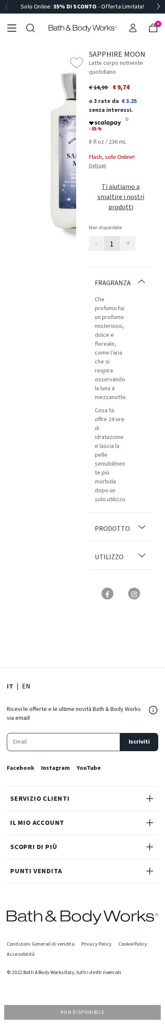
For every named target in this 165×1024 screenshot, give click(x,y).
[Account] (132, 27)
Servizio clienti (40, 798)
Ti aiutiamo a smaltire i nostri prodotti (120, 197)
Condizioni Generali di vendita (40, 944)
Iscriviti (139, 742)
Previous (7, 7)
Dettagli (97, 165)
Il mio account (37, 822)
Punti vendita (36, 871)
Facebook (20, 768)
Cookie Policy (132, 944)
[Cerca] (30, 27)
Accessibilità (21, 954)
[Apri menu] (11, 27)
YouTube (89, 768)
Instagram (55, 768)
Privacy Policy (96, 944)
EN (26, 686)
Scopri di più (33, 847)
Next (158, 7)
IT (10, 686)
